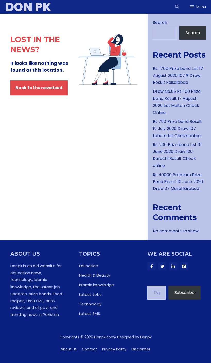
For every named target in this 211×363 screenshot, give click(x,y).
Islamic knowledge (96, 284)
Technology (90, 304)
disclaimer (140, 349)
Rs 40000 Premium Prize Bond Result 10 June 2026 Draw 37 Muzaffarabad (178, 182)
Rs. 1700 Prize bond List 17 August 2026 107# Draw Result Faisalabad (178, 75)
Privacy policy (114, 349)
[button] (177, 7)
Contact (89, 349)
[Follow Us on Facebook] (151, 266)
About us (69, 349)
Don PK (28, 7)
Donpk (146, 337)
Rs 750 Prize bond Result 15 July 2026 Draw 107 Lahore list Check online (177, 128)
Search (160, 22)
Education (88, 265)
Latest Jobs (90, 294)
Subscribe (184, 292)
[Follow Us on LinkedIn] (173, 266)
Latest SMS (89, 313)
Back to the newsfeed (39, 88)
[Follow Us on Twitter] (162, 266)
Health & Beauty (94, 275)
